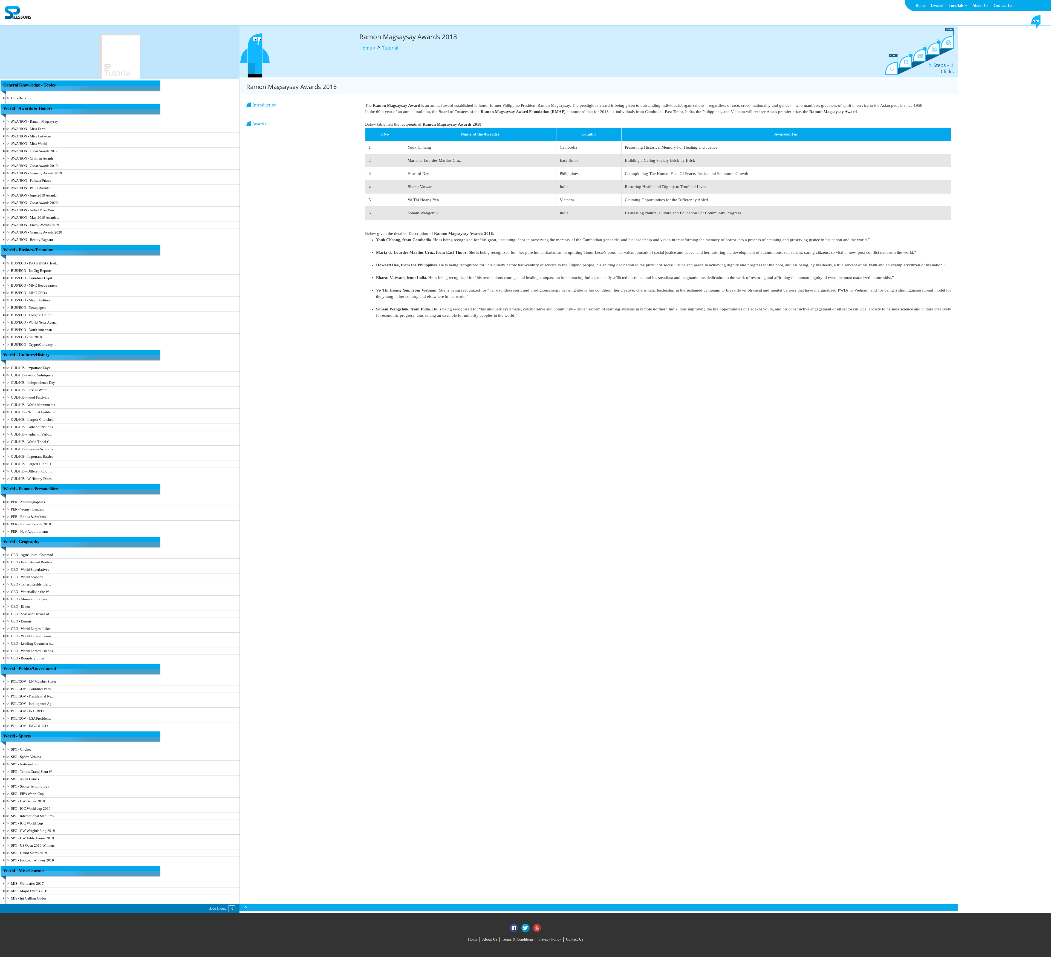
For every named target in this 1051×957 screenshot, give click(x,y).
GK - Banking (21, 98)
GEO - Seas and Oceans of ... (31, 614)
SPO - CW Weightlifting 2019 (33, 831)
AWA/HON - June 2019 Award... (34, 195)
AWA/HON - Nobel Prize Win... (33, 210)
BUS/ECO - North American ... (33, 330)
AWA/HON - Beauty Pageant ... (33, 240)
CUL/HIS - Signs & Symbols (32, 449)
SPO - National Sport (26, 764)
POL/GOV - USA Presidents (31, 718)
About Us (980, 6)
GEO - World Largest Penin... (32, 636)
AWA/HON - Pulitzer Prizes (31, 180)
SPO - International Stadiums (32, 816)
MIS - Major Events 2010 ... (31, 891)
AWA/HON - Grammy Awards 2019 (36, 173)
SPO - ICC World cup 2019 (31, 808)
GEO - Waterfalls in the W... (31, 592)
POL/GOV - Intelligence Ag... (32, 704)
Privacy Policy (549, 939)
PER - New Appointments (29, 531)
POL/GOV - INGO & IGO (29, 726)
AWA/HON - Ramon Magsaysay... (35, 121)
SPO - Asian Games (25, 779)
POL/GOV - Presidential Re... (32, 696)
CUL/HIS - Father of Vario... (31, 434)
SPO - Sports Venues (26, 757)
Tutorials (957, 6)
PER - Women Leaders (27, 509)
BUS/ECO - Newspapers (28, 307)
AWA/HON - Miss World (29, 144)
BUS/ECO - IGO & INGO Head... (35, 263)
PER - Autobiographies (28, 502)
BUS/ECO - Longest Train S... (33, 315)
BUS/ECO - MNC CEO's (29, 293)
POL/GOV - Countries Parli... (32, 689)
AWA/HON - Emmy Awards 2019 (35, 225)
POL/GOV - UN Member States (33, 681)
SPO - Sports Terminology (30, 786)
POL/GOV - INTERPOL (28, 711)
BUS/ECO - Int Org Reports (31, 271)
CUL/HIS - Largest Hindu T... (32, 464)
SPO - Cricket (21, 749)
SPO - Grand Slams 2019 (29, 853)
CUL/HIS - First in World (29, 390)
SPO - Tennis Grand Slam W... (32, 771)
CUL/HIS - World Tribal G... (31, 442)
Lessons (937, 6)
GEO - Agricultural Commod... (33, 555)
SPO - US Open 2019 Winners (32, 845)
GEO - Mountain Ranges (29, 599)
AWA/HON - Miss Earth (28, 129)
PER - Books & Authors (28, 517)
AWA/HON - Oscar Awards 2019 (34, 166)
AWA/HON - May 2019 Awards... (35, 217)
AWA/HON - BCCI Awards (30, 188)
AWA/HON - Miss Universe (31, 136)
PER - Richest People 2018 (31, 524)
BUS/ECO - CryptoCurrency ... (33, 344)
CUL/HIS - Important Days (30, 368)
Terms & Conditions (517, 939)
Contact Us (1003, 6)
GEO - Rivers (20, 606)
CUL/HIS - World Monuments (33, 405)
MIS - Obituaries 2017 (27, 883)
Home (920, 6)
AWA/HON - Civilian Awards (32, 158)
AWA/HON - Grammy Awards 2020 (36, 232)
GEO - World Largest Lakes (31, 629)
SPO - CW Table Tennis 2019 (32, 838)
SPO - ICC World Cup (27, 823)
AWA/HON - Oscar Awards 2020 (34, 203)
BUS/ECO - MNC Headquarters (34, 285)
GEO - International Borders (31, 562)
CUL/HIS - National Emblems (33, 412)
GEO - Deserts (21, 621)
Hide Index (217, 908)
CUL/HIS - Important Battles (32, 456)
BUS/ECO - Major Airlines (30, 300)
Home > (368, 48)
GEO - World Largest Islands (32, 651)
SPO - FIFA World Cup (27, 794)
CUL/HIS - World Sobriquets (32, 375)
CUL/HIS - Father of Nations (32, 427)
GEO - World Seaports (27, 577)
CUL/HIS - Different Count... (32, 471)
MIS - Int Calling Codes (28, 898)
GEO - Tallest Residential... (31, 584)
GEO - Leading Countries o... (32, 643)
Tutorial (390, 48)
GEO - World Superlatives (30, 569)
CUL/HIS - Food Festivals (30, 397)
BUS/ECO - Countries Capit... (33, 278)
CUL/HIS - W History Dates (31, 479)
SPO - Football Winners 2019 (32, 860)
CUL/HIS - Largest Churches (32, 419)
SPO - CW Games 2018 (28, 801)
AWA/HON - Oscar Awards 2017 (34, 151)
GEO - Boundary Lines (28, 658)
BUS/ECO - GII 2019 (26, 337)
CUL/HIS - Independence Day (33, 383)
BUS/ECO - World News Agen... (34, 322)
